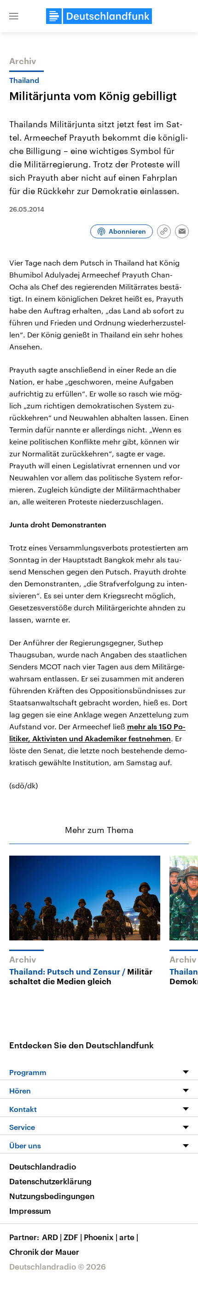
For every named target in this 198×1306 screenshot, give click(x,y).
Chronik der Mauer (44, 1251)
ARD (52, 1236)
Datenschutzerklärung (50, 1181)
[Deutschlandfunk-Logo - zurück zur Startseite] (99, 16)
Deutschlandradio (42, 1166)
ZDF (73, 1236)
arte (128, 1236)
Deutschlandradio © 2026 (57, 1266)
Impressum (30, 1210)
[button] (13, 16)
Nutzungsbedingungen (51, 1195)
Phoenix (100, 1236)
